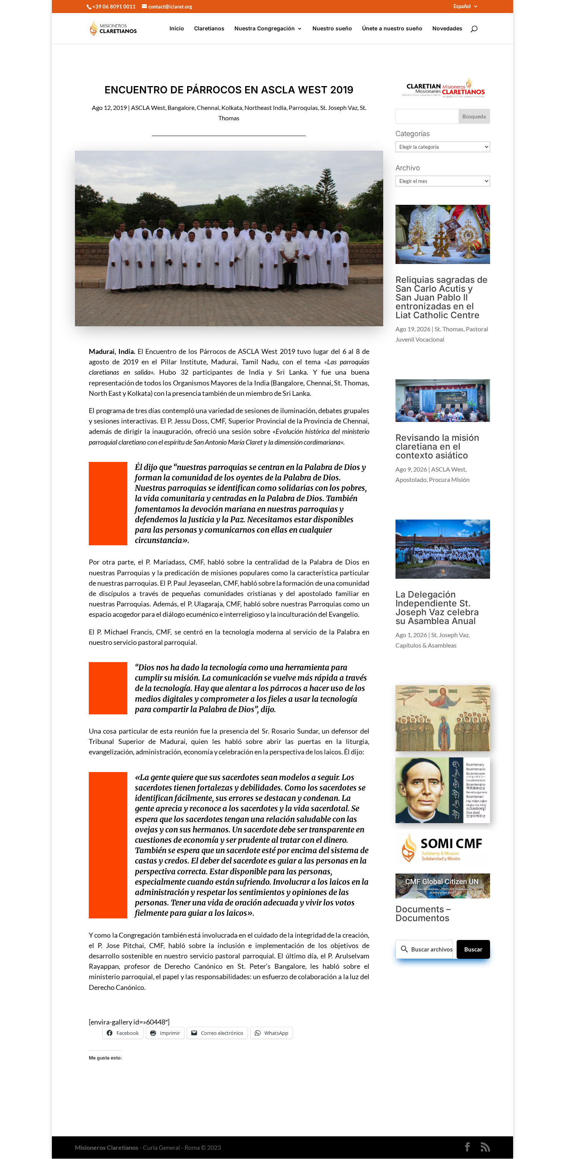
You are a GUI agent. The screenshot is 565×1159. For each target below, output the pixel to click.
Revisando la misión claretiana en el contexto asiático (437, 446)
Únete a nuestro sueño (392, 29)
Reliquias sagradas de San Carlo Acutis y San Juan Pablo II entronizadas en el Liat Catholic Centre (442, 297)
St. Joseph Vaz (338, 107)
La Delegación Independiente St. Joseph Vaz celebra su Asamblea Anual (437, 607)
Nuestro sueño (332, 29)
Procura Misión (449, 479)
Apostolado (411, 479)
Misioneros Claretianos (106, 1147)
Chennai (208, 107)
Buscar (473, 949)
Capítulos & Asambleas (426, 645)
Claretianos (209, 29)
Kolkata (231, 107)
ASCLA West (148, 107)
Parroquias (303, 107)
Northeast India (265, 107)
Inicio (177, 29)
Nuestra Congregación (264, 29)
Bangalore (181, 107)
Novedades (447, 29)
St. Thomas (449, 328)
